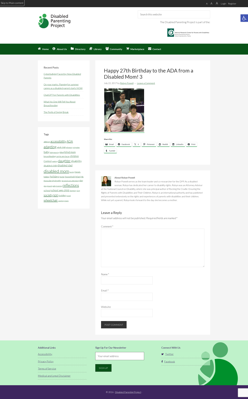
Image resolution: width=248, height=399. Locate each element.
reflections (71, 185)
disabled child (50, 165)
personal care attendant (70, 181)
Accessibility (45, 354)
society (48, 195)
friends (78, 172)
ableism (47, 142)
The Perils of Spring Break (56, 112)
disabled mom (56, 171)
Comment (107, 226)
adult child (61, 147)
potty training (57, 186)
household (70, 176)
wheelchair (51, 200)
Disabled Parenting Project (64, 21)
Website (106, 306)
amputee (76, 147)
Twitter (169, 354)
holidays (54, 176)
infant (78, 176)
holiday (47, 177)
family (71, 172)
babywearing (54, 152)
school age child (60, 190)
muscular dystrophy (52, 180)
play (81, 180)
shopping (73, 191)
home (62, 176)
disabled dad (64, 165)
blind (62, 152)
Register (232, 3)
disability (76, 161)
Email (105, 290)
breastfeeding (50, 156)
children (74, 156)
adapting (50, 147)
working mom (63, 201)
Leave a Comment (146, 83)
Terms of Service (47, 368)
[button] (244, 18)
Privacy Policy (46, 361)
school (47, 190)
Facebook (169, 361)
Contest (48, 161)
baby (47, 152)
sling (78, 191)
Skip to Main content (12, 2)
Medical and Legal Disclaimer (54, 375)
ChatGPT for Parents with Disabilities (62, 94)
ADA (70, 141)
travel (68, 196)
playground (48, 186)
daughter (64, 161)
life (82, 177)
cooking (55, 161)
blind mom (70, 152)
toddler (62, 195)
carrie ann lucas (63, 156)
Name (105, 274)
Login (223, 3)
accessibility (58, 141)
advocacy (69, 147)
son (55, 195)
